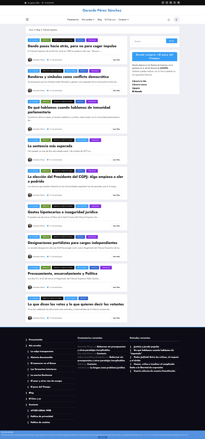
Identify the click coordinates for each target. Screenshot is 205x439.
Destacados (71, 71)
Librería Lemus (139, 84)
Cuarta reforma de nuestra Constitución (154, 370)
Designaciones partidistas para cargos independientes (72, 242)
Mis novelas (87, 19)
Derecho (46, 40)
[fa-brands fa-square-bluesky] (170, 2)
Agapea (136, 88)
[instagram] (166, 2)
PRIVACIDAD (184, 435)
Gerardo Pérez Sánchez (102, 10)
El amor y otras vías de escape (46, 380)
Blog (100, 19)
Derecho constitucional (63, 40)
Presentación (73, 19)
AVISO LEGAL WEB (41, 410)
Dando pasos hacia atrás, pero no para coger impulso (72, 46)
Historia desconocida (42, 357)
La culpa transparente (42, 351)
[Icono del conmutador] (27, 20)
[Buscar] (169, 20)
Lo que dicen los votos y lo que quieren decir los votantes (76, 304)
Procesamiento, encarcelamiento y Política (62, 273)
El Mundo (137, 91)
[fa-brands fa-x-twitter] (174, 2)
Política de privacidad (42, 416)
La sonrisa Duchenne (41, 375)
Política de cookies (40, 422)
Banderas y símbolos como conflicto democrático (68, 76)
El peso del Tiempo (40, 386)
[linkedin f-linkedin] (178, 2)
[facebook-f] (162, 2)
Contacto (122, 19)
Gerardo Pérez (39, 60)
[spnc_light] (176, 20)
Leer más (116, 60)
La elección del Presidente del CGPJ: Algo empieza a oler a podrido (75, 179)
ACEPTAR (102, 437)
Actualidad (33, 40)
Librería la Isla (139, 81)
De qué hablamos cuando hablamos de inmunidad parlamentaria (69, 109)
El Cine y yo (110, 19)
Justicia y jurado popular (146, 346)
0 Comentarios (56, 60)
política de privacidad (145, 435)
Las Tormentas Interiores (43, 369)
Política (80, 40)
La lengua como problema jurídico (107, 367)
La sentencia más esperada (50, 146)
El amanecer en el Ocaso (43, 363)
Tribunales (92, 40)
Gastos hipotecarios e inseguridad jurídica (63, 212)
